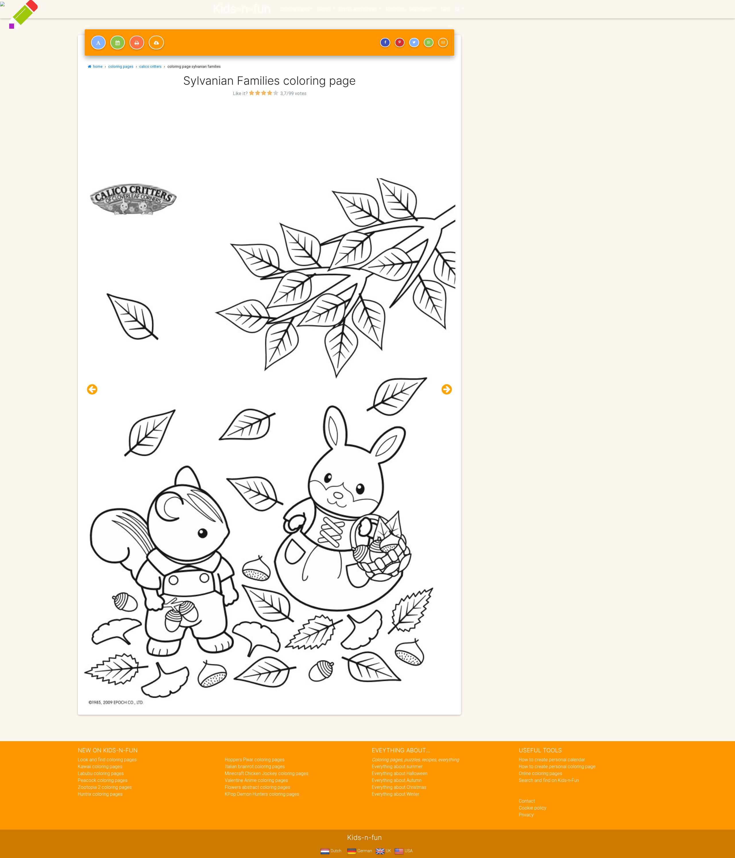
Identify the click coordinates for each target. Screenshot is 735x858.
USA (408, 850)
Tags (445, 9)
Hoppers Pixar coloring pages (255, 759)
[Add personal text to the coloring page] (98, 42)
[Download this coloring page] (156, 42)
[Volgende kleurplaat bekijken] (444, 389)
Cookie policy (532, 808)
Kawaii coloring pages (100, 766)
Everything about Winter (395, 794)
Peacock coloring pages (102, 780)
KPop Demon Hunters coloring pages (262, 794)
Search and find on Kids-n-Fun (549, 780)
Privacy (526, 815)
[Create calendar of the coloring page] (117, 42)
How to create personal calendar (552, 759)
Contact (527, 801)
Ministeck (395, 9)
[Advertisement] (269, 138)
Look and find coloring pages (107, 759)
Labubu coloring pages (101, 773)
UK (388, 850)
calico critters (150, 66)
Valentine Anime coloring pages (256, 780)
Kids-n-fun (241, 8)
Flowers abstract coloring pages (257, 787)
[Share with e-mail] (443, 42)
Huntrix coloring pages (100, 794)
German (364, 850)
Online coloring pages (540, 773)
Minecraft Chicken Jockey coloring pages (266, 773)
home (96, 66)
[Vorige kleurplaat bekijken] (94, 389)
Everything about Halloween (400, 773)
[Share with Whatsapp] (429, 42)
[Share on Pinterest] (400, 42)
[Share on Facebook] (385, 42)
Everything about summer (397, 766)
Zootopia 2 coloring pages (105, 787)
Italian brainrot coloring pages (255, 766)
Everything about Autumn (396, 780)
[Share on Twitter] (414, 42)
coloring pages (121, 66)
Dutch (335, 850)
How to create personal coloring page (557, 766)
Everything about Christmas (399, 787)
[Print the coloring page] (136, 42)
